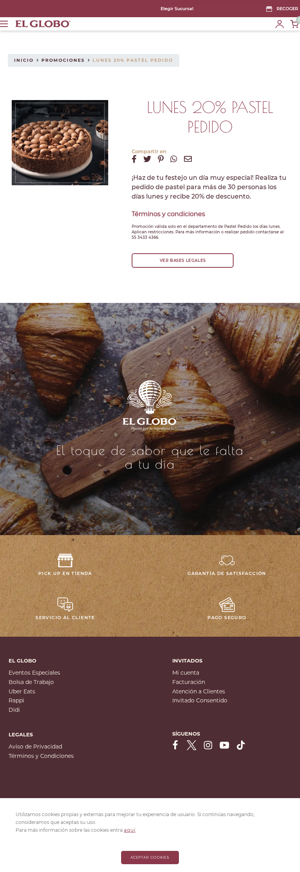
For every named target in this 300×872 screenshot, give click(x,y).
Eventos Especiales (34, 672)
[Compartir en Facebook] (134, 159)
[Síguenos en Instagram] (208, 745)
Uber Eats (22, 691)
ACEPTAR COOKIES (150, 857)
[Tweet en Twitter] (147, 159)
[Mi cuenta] (279, 24)
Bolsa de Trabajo (31, 682)
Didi (14, 709)
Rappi (16, 700)
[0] (294, 24)
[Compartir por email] (188, 159)
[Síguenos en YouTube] (224, 745)
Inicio (24, 60)
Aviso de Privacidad (35, 746)
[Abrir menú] (4, 24)
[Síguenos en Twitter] (191, 745)
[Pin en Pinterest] (161, 159)
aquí (130, 830)
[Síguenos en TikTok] (241, 745)
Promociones (63, 60)
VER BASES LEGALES (183, 260)
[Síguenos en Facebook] (175, 745)
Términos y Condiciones (41, 755)
